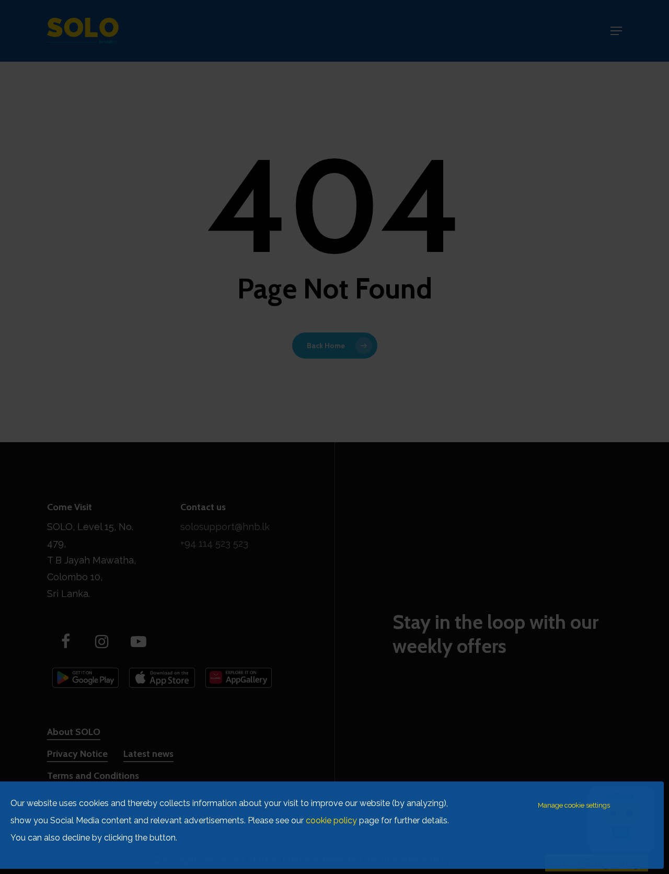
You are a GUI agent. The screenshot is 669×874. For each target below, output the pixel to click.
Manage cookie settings (574, 805)
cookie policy (331, 820)
